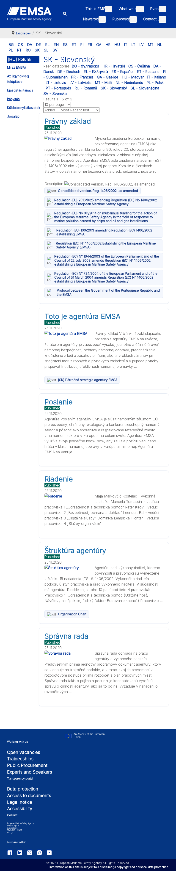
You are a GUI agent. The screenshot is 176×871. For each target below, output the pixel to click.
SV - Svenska (55, 93)
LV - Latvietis (80, 82)
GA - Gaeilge (107, 77)
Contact (12, 815)
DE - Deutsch (68, 71)
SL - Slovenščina (144, 88)
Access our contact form (16, 842)
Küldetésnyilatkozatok (23, 108)
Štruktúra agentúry (75, 550)
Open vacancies (23, 752)
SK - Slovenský (114, 88)
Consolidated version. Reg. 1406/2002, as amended (98, 191)
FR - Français (82, 77)
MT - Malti (103, 82)
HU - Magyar (133, 77)
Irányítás (13, 99)
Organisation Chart (72, 614)
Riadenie (58, 479)
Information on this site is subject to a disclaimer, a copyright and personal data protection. (109, 867)
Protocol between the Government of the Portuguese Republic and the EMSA (108, 292)
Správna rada (66, 636)
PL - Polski (155, 82)
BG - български (85, 66)
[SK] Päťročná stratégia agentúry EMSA (88, 380)
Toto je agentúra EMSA (82, 316)
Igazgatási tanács (20, 90)
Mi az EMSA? (16, 67)
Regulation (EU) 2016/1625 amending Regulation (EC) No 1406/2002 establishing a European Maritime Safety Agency (105, 202)
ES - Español (122, 71)
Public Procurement (27, 765)
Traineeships (20, 758)
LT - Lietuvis (56, 82)
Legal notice (19, 802)
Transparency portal (20, 778)
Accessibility (19, 808)
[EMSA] (29, 14)
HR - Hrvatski (113, 66)
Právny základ (67, 121)
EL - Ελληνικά (96, 71)
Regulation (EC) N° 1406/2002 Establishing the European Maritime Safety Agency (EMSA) (106, 245)
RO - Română (85, 88)
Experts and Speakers (29, 772)
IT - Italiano (156, 77)
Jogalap (13, 116)
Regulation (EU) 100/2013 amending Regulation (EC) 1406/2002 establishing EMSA (104, 232)
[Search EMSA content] (64, 13)
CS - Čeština (139, 66)
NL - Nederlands (129, 82)
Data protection (22, 789)
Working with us (17, 741)
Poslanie (58, 402)
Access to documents (29, 795)
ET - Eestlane (148, 71)
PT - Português (58, 88)
